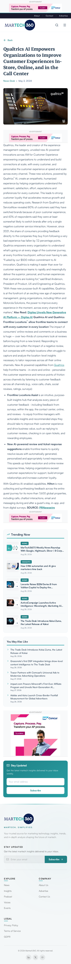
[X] (35, 957)
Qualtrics (59, 365)
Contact (49, 15)
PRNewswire (47, 507)
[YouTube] (42, 957)
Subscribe (35, 790)
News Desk (9, 80)
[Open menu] (65, 25)
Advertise (63, 15)
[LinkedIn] (28, 957)
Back (10, 40)
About (37, 15)
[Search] (57, 25)
